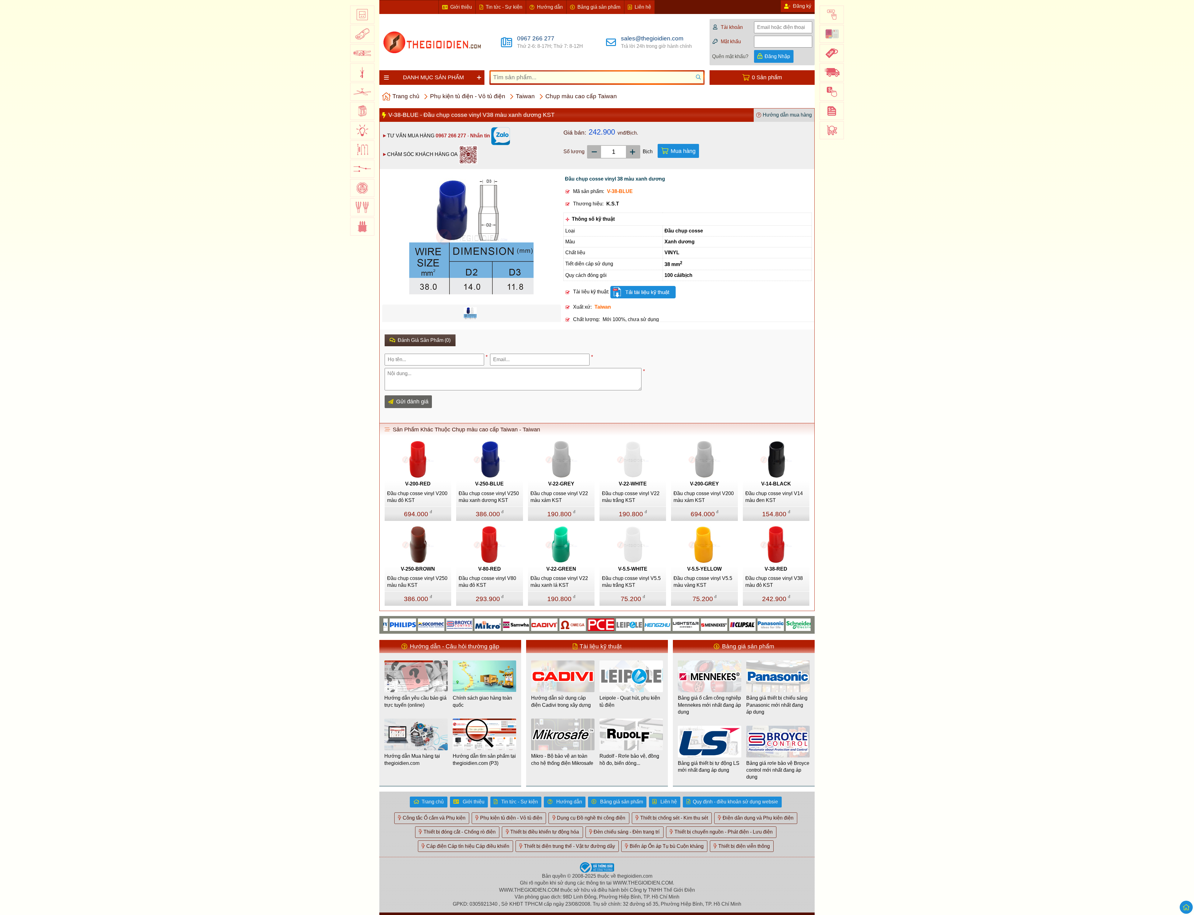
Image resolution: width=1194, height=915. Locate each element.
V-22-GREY (561, 483)
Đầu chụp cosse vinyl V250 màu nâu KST (417, 582)
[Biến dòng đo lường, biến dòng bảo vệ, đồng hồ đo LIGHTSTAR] (656, 624)
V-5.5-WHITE (632, 569)
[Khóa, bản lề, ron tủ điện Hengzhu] (628, 624)
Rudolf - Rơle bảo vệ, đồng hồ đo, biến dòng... (629, 759)
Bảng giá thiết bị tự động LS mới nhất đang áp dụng (708, 767)
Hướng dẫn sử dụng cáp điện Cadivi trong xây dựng (561, 701)
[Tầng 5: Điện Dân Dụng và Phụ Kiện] (362, 92)
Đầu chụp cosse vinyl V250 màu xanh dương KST (489, 497)
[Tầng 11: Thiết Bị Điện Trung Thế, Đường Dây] (362, 207)
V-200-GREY (704, 483)
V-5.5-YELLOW (704, 569)
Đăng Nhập (777, 56)
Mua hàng (683, 151)
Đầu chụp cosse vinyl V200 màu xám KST (703, 497)
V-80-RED (489, 569)
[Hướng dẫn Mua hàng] (832, 15)
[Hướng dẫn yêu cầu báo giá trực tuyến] (832, 111)
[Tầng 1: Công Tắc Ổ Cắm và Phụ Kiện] (362, 15)
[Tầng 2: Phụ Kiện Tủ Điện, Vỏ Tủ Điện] (362, 34)
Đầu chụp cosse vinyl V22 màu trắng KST (630, 497)
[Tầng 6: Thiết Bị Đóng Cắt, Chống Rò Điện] (362, 111)
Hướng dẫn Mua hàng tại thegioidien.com (412, 759)
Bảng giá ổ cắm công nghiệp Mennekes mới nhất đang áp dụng (709, 705)
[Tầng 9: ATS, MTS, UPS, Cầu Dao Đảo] (362, 169)
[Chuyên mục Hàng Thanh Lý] (832, 53)
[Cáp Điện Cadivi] (515, 624)
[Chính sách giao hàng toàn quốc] (832, 72)
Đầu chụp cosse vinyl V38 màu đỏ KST (774, 582)
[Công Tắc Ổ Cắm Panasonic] (741, 624)
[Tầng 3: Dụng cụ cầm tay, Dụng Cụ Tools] (362, 53)
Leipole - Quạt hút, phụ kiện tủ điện (629, 701)
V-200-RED (418, 483)
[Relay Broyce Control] (430, 624)
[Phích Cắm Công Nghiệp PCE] (571, 624)
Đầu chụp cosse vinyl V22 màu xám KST (559, 497)
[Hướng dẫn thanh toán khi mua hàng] (832, 92)
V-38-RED (776, 569)
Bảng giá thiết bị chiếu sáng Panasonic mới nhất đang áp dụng (777, 705)
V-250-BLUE (489, 483)
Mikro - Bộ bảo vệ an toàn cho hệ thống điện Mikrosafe (562, 759)
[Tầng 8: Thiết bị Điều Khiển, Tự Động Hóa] (362, 149)
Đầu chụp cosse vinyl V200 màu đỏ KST (417, 497)
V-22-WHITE (633, 483)
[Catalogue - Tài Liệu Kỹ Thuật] (832, 34)
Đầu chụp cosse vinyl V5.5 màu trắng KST (631, 582)
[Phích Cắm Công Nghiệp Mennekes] (684, 624)
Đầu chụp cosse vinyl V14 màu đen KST (774, 497)
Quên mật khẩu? (730, 56)
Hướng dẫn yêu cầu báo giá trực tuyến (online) (415, 701)
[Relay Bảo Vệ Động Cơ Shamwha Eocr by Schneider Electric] (486, 624)
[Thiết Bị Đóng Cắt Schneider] (769, 624)
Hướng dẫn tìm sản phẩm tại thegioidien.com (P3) (484, 759)
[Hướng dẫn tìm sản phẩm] (832, 130)
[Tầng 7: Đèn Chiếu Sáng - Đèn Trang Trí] (362, 130)
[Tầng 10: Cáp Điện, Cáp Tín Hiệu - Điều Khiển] (362, 188)
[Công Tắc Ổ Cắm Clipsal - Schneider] (713, 624)
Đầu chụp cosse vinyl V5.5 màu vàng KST (702, 582)
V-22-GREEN (561, 569)
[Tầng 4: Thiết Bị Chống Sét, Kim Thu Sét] (362, 72)
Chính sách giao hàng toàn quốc (482, 701)
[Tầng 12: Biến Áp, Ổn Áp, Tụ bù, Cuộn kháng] (362, 227)
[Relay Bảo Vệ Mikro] (458, 624)
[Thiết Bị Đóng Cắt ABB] (797, 624)
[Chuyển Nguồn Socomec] (401, 624)
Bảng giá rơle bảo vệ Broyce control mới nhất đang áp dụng (777, 770)
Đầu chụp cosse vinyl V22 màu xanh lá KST (559, 582)
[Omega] (543, 624)
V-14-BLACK (776, 483)
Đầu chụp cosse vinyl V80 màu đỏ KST (487, 582)
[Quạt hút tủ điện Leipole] (599, 624)
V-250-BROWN (418, 569)
